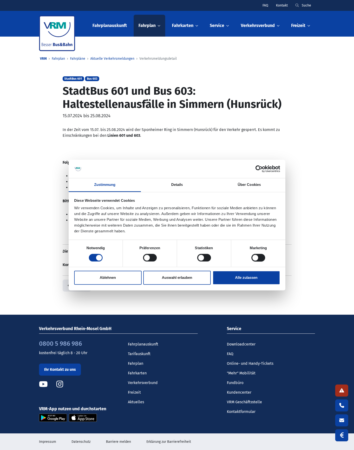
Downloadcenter (241, 344)
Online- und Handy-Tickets (250, 363)
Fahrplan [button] (147, 25)
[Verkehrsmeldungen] (341, 391)
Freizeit (134, 392)
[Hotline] (341, 405)
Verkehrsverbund (143, 382)
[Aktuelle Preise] (341, 435)
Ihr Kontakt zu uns (60, 369)
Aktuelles (136, 402)
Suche (306, 5)
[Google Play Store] (53, 417)
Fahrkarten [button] (182, 25)
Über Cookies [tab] (249, 185)
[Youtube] (47, 384)
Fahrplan (58, 59)
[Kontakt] (341, 420)
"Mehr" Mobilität (241, 373)
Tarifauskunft (139, 354)
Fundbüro (235, 382)
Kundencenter (239, 392)
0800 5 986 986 (60, 343)
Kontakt (282, 5)
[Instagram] (59, 384)
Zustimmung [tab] (105, 185)
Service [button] (217, 25)
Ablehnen (108, 278)
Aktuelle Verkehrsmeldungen (112, 59)
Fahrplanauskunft (109, 25)
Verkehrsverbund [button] (258, 25)
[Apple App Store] (83, 417)
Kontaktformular (241, 411)
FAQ (265, 5)
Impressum (47, 442)
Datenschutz (81, 442)
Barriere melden (118, 442)
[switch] (150, 257)
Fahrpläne (77, 59)
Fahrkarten (137, 373)
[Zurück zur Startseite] (57, 33)
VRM (43, 59)
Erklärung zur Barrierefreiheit (168, 442)
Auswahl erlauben (177, 278)
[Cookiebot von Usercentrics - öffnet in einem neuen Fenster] (259, 168)
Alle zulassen (246, 278)
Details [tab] (177, 185)
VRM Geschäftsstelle (244, 402)
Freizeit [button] (298, 25)
